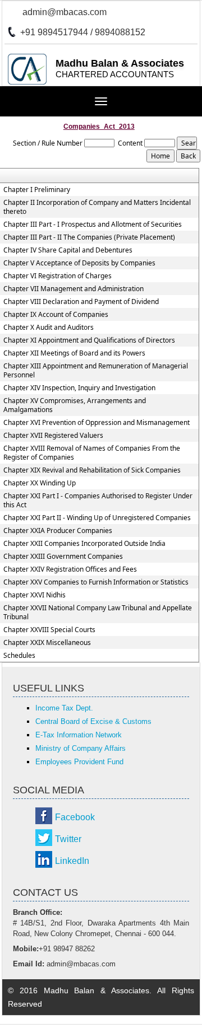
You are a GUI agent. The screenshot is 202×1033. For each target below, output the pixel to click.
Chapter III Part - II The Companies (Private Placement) (89, 237)
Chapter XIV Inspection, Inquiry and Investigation (79, 388)
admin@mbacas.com (64, 12)
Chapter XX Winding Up (39, 483)
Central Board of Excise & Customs (93, 721)
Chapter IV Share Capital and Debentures (67, 250)
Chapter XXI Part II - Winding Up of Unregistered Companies (97, 517)
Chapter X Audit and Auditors (48, 327)
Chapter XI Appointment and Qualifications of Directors (89, 340)
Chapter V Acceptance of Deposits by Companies (79, 263)
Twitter (68, 839)
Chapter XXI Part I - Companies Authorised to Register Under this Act (97, 501)
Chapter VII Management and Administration (73, 288)
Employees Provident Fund (79, 762)
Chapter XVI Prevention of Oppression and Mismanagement (96, 422)
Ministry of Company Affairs (80, 748)
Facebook (75, 817)
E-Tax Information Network (78, 735)
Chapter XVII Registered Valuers (53, 435)
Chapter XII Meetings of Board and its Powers (74, 353)
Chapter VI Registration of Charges (57, 276)
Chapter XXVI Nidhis (34, 595)
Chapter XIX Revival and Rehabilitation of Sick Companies (92, 470)
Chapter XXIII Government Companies (63, 556)
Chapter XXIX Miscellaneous (47, 642)
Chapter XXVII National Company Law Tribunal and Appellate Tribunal (97, 612)
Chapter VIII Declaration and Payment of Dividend (81, 301)
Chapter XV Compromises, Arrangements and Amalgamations (74, 405)
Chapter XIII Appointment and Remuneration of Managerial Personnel (95, 371)
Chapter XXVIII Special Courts (49, 629)
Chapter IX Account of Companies (55, 314)
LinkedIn (72, 861)
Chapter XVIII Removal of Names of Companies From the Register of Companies (91, 453)
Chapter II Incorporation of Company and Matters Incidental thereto (97, 207)
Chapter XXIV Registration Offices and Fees (70, 569)
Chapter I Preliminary (36, 189)
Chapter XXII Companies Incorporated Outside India (84, 543)
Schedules (19, 655)
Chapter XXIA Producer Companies (57, 530)
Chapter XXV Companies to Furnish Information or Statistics (96, 582)
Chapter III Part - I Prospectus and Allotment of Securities (92, 224)
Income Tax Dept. (64, 708)
